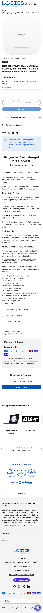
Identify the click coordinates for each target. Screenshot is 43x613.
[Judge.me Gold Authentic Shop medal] (21, 473)
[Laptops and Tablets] (10, 419)
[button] (35, 4)
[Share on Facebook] (13, 133)
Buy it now (21, 109)
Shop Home (5, 11)
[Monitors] (30, 419)
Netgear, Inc (6, 58)
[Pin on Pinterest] (17, 133)
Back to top (21, 493)
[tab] (6, 172)
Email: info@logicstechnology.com (21, 575)
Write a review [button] (21, 387)
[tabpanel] (21, 255)
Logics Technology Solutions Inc (16, 608)
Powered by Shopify (30, 608)
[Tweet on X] (9, 133)
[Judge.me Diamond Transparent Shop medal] (11, 473)
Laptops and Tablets (11, 432)
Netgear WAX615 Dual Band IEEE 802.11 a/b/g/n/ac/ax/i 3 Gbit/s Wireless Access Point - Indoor (20, 13)
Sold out (29, 102)
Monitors (30, 431)
